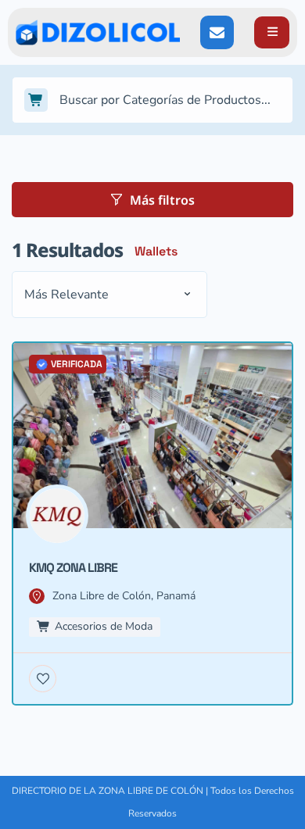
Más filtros (162, 200)
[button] (271, 32)
